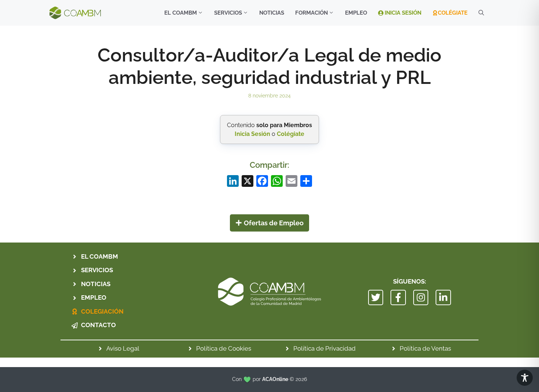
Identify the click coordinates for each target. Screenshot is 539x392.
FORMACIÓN (311, 13)
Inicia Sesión (403, 13)
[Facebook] (262, 182)
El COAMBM (180, 13)
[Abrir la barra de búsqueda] (481, 13)
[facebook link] (398, 297)
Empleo (356, 13)
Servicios (228, 13)
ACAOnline (275, 379)
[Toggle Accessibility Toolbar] (525, 378)
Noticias (271, 13)
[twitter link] (376, 297)
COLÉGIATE (452, 13)
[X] (247, 182)
